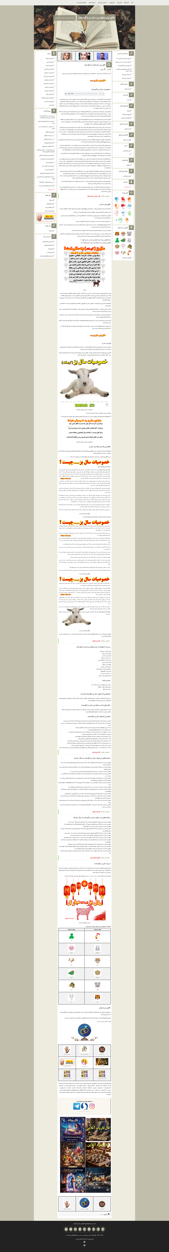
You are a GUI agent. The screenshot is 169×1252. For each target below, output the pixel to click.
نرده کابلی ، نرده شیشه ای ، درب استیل (47, 127)
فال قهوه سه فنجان (126, 114)
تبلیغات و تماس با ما (81, 2)
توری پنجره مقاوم (50, 132)
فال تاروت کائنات (50, 65)
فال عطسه (51, 230)
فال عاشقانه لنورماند (49, 245)
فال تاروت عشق (50, 94)
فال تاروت (119, 2)
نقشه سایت (78, 1239)
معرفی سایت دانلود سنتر (48, 166)
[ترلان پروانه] (84, 56)
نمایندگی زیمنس (50, 162)
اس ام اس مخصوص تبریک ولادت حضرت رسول (124, 70)
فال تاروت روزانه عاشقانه (48, 98)
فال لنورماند (51, 248)
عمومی (102, 1214)
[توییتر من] (80, 1229)
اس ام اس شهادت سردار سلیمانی (123, 62)
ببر (97, 1001)
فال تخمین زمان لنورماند (48, 241)
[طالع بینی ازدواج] (84, 1030)
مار (71, 940)
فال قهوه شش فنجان (126, 118)
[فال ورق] (72, 1180)
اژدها (71, 977)
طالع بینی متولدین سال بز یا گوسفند (96, 17)
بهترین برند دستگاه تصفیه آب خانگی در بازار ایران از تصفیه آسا (47, 117)
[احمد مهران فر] (102, 56)
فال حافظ (126, 2)
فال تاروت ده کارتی (49, 90)
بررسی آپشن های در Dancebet (46, 182)
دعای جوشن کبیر (127, 150)
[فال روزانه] (72, 1130)
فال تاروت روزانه (50, 58)
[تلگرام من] (98, 1229)
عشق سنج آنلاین (127, 176)
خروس (97, 940)
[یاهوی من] (103, 1229)
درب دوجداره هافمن (49, 135)
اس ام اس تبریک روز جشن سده (123, 58)
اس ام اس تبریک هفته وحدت (124, 65)
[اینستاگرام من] (89, 1229)
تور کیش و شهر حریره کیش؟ (47, 158)
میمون (97, 977)
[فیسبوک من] (93, 1229)
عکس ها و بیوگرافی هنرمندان (47, 256)
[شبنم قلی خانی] (66, 56)
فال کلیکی (128, 165)
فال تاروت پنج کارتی (49, 80)
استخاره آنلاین (92, 2)
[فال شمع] (72, 1155)
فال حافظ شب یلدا (49, 207)
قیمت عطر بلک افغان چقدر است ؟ (46, 185)
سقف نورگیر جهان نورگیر (48, 146)
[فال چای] (98, 1180)
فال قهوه (129, 110)
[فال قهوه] (98, 1155)
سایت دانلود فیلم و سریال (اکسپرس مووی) (46, 177)
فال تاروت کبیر (50, 62)
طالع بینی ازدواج (127, 139)
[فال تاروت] (98, 1130)
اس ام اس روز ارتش (126, 78)
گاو (97, 965)
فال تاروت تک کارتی (49, 69)
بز (71, 1001)
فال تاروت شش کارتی (48, 83)
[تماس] (84, 1229)
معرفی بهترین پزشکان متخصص (46, 155)
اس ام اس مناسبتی (102, 2)
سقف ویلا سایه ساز (49, 169)
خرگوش (97, 952)
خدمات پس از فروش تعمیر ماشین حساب (46, 122)
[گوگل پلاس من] (75, 1229)
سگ (71, 965)
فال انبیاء (129, 100)
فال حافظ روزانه (50, 203)
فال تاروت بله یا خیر (49, 101)
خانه (132, 2)
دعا (130, 154)
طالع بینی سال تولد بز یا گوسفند (94, 64)
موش (97, 989)
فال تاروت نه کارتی (49, 87)
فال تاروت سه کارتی (49, 72)
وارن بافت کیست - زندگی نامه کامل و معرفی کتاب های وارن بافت (46, 151)
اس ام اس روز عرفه (126, 74)
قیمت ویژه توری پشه (49, 142)
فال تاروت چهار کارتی (49, 76)
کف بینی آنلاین (127, 129)
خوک (71, 952)
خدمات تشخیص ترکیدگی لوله (47, 173)
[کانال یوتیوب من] (71, 1229)
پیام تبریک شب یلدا (49, 211)
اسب (71, 989)
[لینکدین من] (66, 1229)
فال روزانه (111, 2)
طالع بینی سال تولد (126, 257)
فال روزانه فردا (50, 252)
